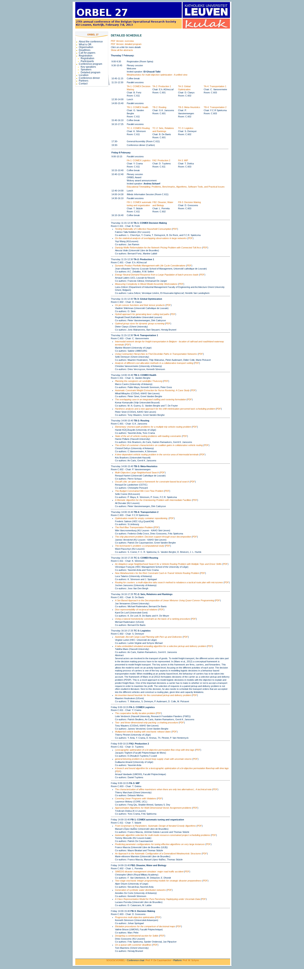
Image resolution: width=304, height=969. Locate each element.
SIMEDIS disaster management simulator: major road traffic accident (149, 871)
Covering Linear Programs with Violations (135, 798)
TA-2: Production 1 (161, 86)
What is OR (85, 44)
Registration (85, 55)
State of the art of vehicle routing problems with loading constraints (148, 436)
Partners (83, 80)
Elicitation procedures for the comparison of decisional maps (145, 926)
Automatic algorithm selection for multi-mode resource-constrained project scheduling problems (162, 835)
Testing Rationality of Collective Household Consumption (143, 229)
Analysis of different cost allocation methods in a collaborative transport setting (154, 363)
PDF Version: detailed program (126, 44)
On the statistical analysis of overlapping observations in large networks (151, 238)
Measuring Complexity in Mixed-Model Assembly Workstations (146, 284)
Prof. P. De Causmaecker (158, 960)
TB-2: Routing (159, 107)
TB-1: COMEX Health (137, 107)
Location (84, 75)
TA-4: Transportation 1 (215, 86)
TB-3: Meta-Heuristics (189, 107)
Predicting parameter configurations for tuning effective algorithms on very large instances (160, 844)
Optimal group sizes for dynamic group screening (139, 323)
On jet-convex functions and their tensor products (140, 305)
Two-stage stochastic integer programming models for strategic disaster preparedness (158, 880)
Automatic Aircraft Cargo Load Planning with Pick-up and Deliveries (148, 637)
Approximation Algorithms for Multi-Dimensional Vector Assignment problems (153, 808)
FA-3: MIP (183, 160)
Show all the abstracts (122, 50)
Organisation (86, 47)
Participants (87, 61)
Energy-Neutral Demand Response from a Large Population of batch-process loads (157, 274)
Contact (83, 83)
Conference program (90, 64)
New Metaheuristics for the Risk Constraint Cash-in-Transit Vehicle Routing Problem (157, 573)
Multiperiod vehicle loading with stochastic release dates (143, 731)
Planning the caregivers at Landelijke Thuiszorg (138, 381)
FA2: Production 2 (161, 160)
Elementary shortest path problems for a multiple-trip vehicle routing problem (153, 427)
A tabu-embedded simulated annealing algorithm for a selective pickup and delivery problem (160, 646)
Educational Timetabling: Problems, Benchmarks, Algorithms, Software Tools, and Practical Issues (176, 186)
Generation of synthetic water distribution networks (140, 890)
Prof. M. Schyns (191, 960)
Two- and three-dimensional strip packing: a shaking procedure (146, 722)
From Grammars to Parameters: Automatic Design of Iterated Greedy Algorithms (155, 826)
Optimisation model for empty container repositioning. (141, 518)
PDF (175, 229)
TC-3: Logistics (185, 128)
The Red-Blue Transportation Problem (134, 527)
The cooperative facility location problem (135, 713)
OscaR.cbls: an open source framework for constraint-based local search (152, 481)
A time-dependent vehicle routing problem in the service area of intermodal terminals (157, 454)
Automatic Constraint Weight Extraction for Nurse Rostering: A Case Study (152, 390)
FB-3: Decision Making (189, 202)
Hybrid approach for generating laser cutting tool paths (142, 314)
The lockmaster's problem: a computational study (139, 546)
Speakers (86, 69)
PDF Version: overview (122, 41)
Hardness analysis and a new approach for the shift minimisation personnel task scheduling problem (165, 409)
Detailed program (90, 72)
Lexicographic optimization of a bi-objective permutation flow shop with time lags (154, 750)
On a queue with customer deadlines (133, 945)
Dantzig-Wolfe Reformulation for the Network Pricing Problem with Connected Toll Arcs (158, 247)
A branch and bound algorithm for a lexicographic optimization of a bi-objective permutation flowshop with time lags (172, 768)
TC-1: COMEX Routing (138, 128)
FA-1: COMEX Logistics (139, 160)
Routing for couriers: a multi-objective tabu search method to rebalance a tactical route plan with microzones (169, 582)
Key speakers (88, 66)
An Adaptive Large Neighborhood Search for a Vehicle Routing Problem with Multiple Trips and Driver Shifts (168, 564)
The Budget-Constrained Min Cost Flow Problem (139, 491)
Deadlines (84, 50)
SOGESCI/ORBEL (115, 960)
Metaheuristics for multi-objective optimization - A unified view (157, 74)
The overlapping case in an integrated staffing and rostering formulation (150, 399)
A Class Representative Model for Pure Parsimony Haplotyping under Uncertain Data (157, 899)
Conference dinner (89, 78)
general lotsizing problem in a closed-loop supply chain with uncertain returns (153, 759)
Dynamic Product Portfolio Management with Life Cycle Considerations (150, 265)
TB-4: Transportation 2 (215, 107)
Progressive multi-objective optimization (134, 917)
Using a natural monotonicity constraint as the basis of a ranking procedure (152, 619)
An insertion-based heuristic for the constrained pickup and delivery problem (153, 695)
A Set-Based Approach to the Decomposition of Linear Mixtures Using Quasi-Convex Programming (164, 600)
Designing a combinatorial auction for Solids (136, 935)
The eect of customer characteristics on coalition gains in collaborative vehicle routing (159, 445)
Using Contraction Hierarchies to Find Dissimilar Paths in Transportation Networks (156, 354)
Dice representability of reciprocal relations (136, 609)
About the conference (91, 41)
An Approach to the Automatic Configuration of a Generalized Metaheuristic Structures (158, 853)
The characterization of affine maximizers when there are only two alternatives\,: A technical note (163, 789)
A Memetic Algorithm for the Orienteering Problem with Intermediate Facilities (153, 500)
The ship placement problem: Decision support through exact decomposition (153, 536)
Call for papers (87, 52)
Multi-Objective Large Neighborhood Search (137, 472)
